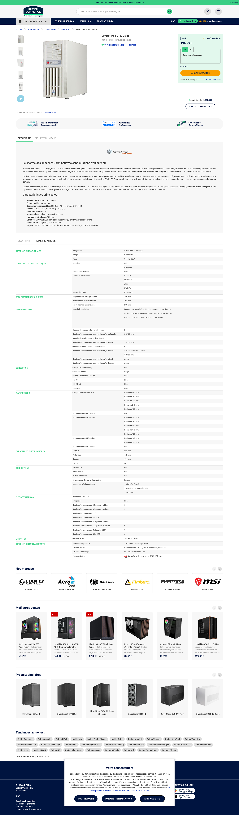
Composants (50, 29)
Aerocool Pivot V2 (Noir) (170, 644)
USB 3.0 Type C (133, 484)
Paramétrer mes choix (118, 798)
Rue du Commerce (213, 79)
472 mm (127, 455)
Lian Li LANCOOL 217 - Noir (207, 644)
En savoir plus (49, 113)
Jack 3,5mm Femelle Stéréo (138, 488)
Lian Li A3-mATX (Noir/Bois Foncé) (101, 645)
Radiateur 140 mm (131, 401)
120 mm (130, 334)
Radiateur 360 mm (131, 392)
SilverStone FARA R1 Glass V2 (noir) (102, 712)
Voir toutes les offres (200, 106)
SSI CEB (127, 276)
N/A (125, 413)
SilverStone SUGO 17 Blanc (207, 714)
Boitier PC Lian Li (31, 589)
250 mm (127, 305)
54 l (125, 463)
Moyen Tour (128, 292)
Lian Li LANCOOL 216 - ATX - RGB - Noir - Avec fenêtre (66, 645)
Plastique (128, 267)
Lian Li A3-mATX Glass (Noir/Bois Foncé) (134, 645)
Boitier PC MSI (207, 589)
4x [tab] (191, 49)
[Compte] (207, 11)
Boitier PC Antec (137, 589)
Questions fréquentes (25, 801)
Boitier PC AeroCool (66, 589)
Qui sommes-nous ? (24, 788)
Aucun (126, 359)
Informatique (33, 29)
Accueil (19, 29)
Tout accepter (152, 798)
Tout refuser (86, 798)
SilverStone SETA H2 (31, 714)
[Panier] (218, 11)
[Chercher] (169, 11)
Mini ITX (127, 288)
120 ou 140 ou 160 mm (136, 351)
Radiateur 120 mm (131, 409)
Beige (126, 372)
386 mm (127, 297)
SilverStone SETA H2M (66, 714)
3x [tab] (185, 49)
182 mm (127, 301)
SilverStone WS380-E (137, 714)
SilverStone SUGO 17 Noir (172, 714)
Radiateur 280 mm (131, 397)
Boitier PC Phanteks (172, 589)
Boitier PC (65, 29)
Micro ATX (128, 280)
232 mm (127, 451)
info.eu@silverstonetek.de (134, 552)
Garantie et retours (24, 806)
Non (126, 271)
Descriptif (24, 240)
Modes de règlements (25, 804)
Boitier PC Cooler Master (102, 589)
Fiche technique (45, 138)
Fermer (235, 3)
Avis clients (21, 791)
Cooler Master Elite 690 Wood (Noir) (29, 645)
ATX (126, 284)
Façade (127, 480)
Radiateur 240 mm (131, 405)
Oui (125, 367)
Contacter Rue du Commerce (28, 809)
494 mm (127, 459)
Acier (126, 263)
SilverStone (128, 255)
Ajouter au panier (200, 73)
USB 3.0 (130, 492)
